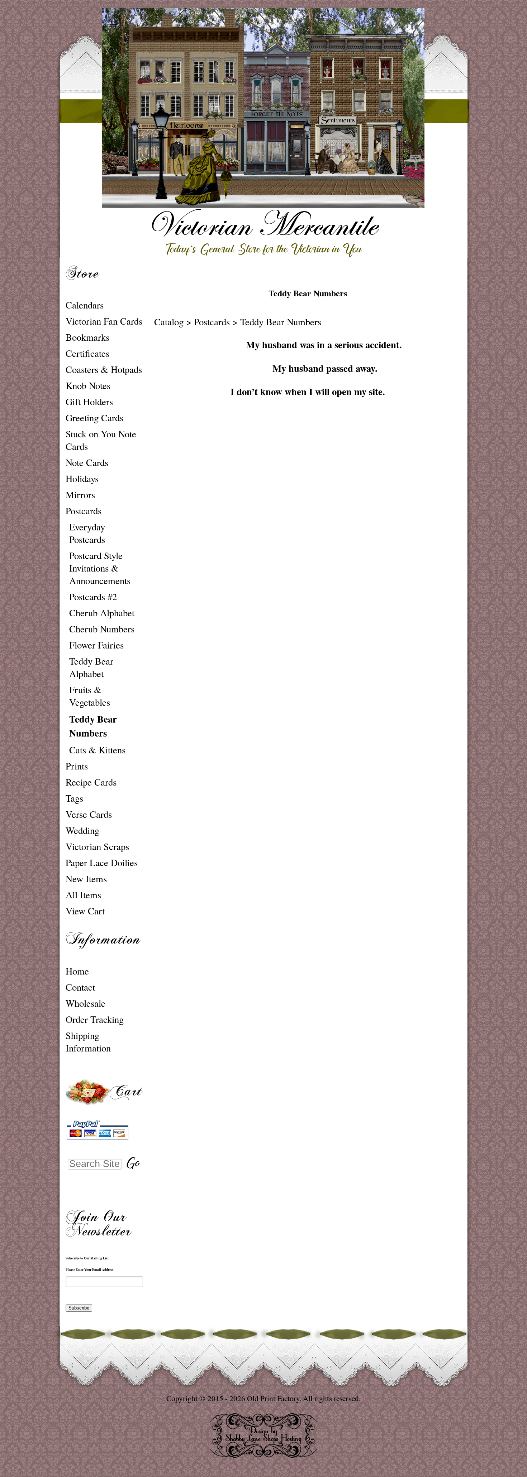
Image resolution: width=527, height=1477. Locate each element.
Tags (74, 798)
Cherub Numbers (101, 628)
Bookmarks (87, 337)
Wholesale (85, 1003)
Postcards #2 (93, 596)
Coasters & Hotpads (104, 369)
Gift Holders (89, 401)
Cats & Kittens (97, 749)
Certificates (87, 353)
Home (77, 971)
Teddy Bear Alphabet (91, 667)
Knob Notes (88, 385)
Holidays (82, 478)
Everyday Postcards (87, 532)
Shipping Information (88, 1041)
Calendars (85, 304)
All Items (83, 894)
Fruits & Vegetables (89, 695)
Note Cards (87, 462)
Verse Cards (89, 814)
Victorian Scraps (97, 846)
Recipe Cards (91, 782)
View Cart (85, 910)
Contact (80, 987)
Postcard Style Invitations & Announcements (99, 568)
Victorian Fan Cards (104, 321)
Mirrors (80, 494)
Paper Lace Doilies (102, 862)
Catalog (169, 321)
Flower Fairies (96, 644)
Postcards (83, 510)
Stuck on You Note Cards (101, 439)
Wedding (82, 830)
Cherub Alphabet (101, 612)
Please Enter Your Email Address (90, 1269)
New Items (86, 878)
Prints (77, 765)
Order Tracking (95, 1019)
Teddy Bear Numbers (93, 726)
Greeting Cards (94, 417)
